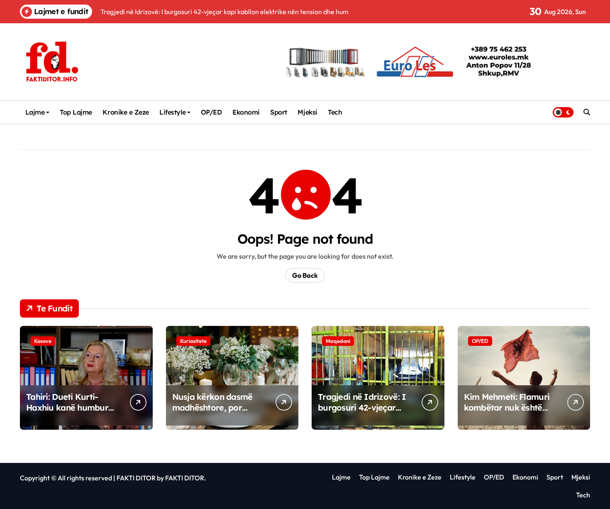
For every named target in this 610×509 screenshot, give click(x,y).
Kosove (42, 341)
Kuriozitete (193, 341)
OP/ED (211, 112)
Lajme (35, 112)
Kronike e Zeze (125, 112)
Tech (335, 112)
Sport (278, 112)
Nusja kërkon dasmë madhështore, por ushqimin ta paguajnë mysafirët (214, 413)
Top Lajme (76, 112)
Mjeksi (307, 112)
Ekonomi (246, 112)
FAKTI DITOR (136, 478)
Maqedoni (338, 341)
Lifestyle (172, 112)
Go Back (305, 275)
